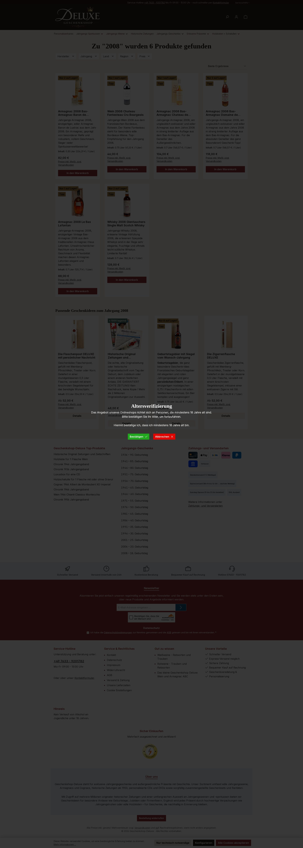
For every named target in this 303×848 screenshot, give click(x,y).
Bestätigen (136, 436)
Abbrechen (162, 436)
